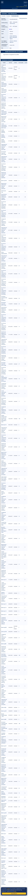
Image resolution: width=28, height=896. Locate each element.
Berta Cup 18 (3, 424)
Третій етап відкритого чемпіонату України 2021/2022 (3, 105)
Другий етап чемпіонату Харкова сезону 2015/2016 (3, 661)
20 (19, 649)
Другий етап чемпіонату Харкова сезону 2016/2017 (3, 547)
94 (19, 788)
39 (19, 523)
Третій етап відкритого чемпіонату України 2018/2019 (3, 334)
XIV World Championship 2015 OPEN (4, 723)
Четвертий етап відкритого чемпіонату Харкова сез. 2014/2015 (3, 740)
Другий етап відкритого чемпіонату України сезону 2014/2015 (3, 807)
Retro (26, 6)
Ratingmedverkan (23, 18)
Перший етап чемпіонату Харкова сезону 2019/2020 (4, 258)
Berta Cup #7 (3, 745)
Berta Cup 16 (3, 579)
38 (19, 153)
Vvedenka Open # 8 (3, 734)
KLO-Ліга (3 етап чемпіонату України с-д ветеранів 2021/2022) (3, 77)
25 (19, 410)
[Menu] (2, 2)
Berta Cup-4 (3, 845)
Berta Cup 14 (3, 607)
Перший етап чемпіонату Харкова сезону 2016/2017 (4, 598)
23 (19, 159)
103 (19, 418)
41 (19, 68)
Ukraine (11, 41)
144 (19, 655)
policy (15, 891)
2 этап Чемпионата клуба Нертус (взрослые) (4, 112)
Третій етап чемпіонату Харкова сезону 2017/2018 (3, 358)
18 (19, 378)
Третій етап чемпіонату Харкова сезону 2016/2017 (3, 508)
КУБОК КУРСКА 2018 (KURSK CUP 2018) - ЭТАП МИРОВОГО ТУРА (4, 419)
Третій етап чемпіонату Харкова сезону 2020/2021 (3, 175)
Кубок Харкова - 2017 (3, 493)
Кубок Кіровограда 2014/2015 (3, 775)
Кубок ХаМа (3, 707)
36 (19, 196)
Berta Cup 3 (3, 858)
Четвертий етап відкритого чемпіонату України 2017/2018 (3, 410)
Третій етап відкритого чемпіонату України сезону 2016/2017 (3, 573)
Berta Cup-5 (3, 833)
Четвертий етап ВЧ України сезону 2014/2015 (3, 760)
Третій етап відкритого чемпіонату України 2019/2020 (3, 266)
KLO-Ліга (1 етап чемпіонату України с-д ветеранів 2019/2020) (3, 291)
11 (19, 282)
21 (19, 309)
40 (19, 729)
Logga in (17, 6)
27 (19, 364)
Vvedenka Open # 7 (3, 861)
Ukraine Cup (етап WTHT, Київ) (3, 524)
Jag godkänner (14, 893)
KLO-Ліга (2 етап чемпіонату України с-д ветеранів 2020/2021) (3, 238)
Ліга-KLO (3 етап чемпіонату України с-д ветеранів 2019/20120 (3, 274)
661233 (12, 23)
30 (19, 222)
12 (19, 586)
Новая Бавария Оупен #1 (3, 131)
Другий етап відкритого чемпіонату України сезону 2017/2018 (3, 455)
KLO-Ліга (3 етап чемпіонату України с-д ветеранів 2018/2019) (3, 326)
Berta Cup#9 (3, 643)
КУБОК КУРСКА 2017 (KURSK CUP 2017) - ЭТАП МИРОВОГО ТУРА (4, 555)
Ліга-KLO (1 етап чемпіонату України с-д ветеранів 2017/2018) (3, 486)
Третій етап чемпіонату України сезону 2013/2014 (3, 882)
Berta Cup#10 (4, 627)
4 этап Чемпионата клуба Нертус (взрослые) (4, 84)
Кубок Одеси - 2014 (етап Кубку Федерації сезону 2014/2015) (4, 852)
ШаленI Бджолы (3, 593)
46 (19, 620)
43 (19, 881)
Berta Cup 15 (3, 604)
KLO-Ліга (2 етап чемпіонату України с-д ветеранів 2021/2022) (3, 97)
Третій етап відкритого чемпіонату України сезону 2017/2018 (3, 447)
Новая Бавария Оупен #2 (3, 136)
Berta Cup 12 (3, 614)
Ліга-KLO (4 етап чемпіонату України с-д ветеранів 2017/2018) (3, 370)
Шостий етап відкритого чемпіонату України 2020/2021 (4, 197)
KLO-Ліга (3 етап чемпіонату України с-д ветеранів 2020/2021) (3, 213)
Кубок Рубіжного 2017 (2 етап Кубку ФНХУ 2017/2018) (3, 463)
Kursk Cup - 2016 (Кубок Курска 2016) (3, 655)
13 (19, 230)
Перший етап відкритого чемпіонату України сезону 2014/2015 (4, 819)
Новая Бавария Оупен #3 (3, 141)
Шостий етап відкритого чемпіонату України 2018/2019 (4, 310)
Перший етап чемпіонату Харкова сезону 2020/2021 (4, 230)
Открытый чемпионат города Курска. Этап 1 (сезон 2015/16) (3, 679)
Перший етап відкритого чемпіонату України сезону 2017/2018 (4, 471)
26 (19, 191)
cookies (8, 888)
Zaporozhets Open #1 (3, 800)
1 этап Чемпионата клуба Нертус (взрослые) (4, 125)
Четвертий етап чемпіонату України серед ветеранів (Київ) (3, 516)
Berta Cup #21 (4, 180)
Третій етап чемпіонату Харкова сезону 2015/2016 (3, 649)
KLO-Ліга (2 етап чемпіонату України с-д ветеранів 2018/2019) (3, 350)
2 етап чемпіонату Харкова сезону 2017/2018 (3, 393)
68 (19, 529)
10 (19, 213)
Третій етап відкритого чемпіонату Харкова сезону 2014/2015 (3, 768)
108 (19, 723)
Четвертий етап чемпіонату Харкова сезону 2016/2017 (3, 499)
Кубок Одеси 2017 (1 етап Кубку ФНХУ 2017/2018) (4, 478)
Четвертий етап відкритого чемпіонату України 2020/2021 (3, 222)
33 (19, 341)
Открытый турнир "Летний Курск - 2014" (4, 866)
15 (19, 167)
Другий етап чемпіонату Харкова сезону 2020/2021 (3, 186)
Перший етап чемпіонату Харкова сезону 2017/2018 (4, 430)
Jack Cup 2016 (4, 631)
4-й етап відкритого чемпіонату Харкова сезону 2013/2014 (3, 874)
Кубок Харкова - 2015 (3, 686)
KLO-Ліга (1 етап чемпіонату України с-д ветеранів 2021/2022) (3, 167)
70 (19, 555)
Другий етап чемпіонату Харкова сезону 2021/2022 (3, 119)
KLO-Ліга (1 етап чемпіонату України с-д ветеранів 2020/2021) (3, 247)
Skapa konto (22, 6)
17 (19, 291)
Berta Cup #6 (3, 812)
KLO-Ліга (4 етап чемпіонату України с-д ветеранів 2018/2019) (3, 318)
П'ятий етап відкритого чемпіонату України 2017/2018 (3, 386)
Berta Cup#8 (3, 719)
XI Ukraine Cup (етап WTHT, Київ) (3, 364)
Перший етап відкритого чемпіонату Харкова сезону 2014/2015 (4, 827)
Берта (11, 37)
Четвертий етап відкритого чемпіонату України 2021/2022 (3, 68)
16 (19, 76)
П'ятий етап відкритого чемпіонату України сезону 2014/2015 (3, 752)
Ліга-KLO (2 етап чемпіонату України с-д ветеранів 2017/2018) (3, 438)
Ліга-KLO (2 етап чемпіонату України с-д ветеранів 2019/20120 (3, 282)
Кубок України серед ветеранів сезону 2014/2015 (3, 840)
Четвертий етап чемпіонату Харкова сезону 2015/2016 (3, 637)
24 (19, 303)
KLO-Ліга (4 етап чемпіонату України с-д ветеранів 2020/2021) (3, 205)
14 (19, 97)
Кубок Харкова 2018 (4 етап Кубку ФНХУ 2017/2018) (4, 379)
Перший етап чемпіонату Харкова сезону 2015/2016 (4, 702)
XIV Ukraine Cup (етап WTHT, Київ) (3, 153)
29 (19, 806)
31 (19, 334)
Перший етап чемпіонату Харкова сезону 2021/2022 (4, 147)
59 (19, 298)
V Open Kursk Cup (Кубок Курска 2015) (4, 788)
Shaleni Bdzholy (13, 36)
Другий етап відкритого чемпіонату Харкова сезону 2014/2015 (3, 781)
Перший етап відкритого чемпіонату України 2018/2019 (4, 342)
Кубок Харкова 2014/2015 (3, 793)
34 (19, 105)
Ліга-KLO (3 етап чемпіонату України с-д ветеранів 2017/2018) (3, 401)
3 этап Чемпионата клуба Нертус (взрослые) (4, 90)
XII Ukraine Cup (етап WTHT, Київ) (3, 304)
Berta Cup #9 (3, 711)
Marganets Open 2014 (3, 797)
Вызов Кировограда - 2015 (4, 715)
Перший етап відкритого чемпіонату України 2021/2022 (4, 159)
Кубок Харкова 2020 (4, 253)
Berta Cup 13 (3, 611)
